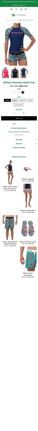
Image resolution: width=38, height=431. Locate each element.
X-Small (7, 100)
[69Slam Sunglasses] (27, 168)
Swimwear (13, 20)
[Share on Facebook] (18, 123)
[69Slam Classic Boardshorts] (27, 259)
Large (30, 100)
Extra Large (18, 105)
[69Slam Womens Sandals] (27, 227)
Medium (22, 100)
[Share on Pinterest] (24, 123)
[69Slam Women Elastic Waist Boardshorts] (10, 172)
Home (6, 20)
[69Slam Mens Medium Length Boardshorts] (10, 227)
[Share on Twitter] (21, 123)
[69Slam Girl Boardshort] (27, 196)
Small (15, 100)
